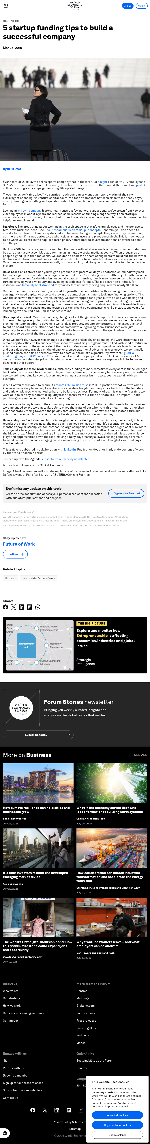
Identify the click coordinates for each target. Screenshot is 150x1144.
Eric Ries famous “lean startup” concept (72, 230)
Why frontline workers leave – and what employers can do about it (108, 944)
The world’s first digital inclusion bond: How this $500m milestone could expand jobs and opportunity (37, 946)
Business (11, 21)
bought (102, 181)
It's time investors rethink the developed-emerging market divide (36, 875)
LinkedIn (70, 449)
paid (139, 185)
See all (140, 755)
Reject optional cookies (117, 1125)
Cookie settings (117, 1134)
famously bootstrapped (38, 285)
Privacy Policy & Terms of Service (75, 1122)
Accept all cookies (117, 1115)
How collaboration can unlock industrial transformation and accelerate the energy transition (109, 877)
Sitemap (75, 1129)
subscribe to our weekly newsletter (65, 459)
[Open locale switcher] (5, 1133)
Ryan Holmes (12, 169)
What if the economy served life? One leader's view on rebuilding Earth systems (109, 810)
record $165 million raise (72, 385)
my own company (29, 210)
